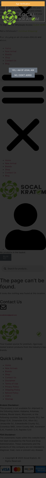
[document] (23, 239)
